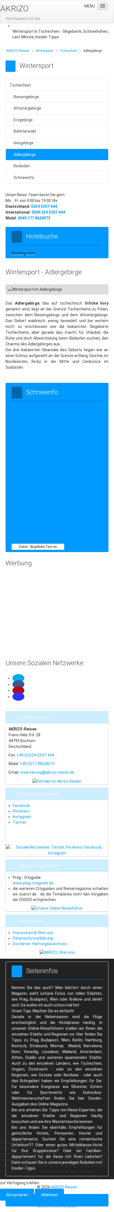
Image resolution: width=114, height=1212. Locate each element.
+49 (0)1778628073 (37, 763)
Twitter (19, 822)
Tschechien (20, 85)
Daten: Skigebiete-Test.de (38, 547)
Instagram (22, 816)
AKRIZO (14, 8)
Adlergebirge (25, 154)
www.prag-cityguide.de (33, 883)
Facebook (21, 805)
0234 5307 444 (44, 206)
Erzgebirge (23, 120)
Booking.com (23, 253)
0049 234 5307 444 (48, 212)
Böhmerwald (25, 131)
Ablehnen (49, 1194)
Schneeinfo (24, 177)
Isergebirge (23, 143)
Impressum (30, 921)
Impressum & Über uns (33, 932)
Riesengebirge (26, 97)
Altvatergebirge (27, 108)
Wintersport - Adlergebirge (44, 272)
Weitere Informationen (57, 1206)
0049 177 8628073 (34, 218)
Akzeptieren (17, 1194)
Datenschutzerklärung (33, 938)
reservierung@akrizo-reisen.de (47, 772)
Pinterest (21, 811)
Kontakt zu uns (34, 717)
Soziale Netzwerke (38, 794)
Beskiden (22, 166)
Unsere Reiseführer (38, 866)
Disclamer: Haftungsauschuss (40, 944)
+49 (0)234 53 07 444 (35, 755)
